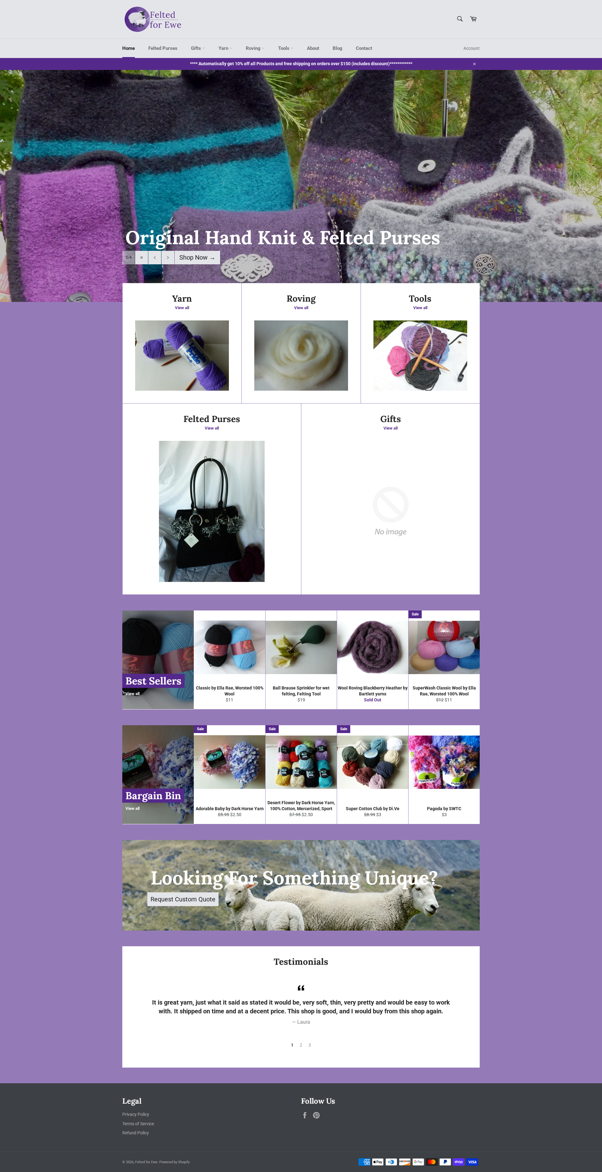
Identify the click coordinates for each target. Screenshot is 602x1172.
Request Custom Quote (182, 899)
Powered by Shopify (174, 1162)
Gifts (196, 48)
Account (471, 48)
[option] (301, 186)
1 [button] (292, 1045)
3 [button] (310, 1045)
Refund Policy (135, 1132)
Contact (364, 48)
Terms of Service (138, 1123)
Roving (254, 48)
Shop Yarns (199, 257)
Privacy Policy (135, 1114)
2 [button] (301, 1045)
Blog (337, 48)
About (313, 48)
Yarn (224, 48)
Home (128, 48)
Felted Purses (162, 48)
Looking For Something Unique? (294, 878)
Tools (284, 48)
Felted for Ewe (146, 1162)
